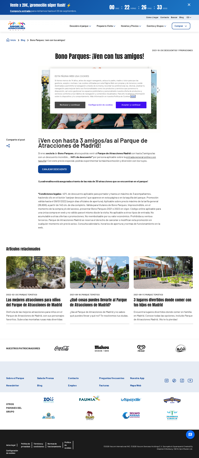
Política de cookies (68, 445)
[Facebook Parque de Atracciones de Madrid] (182, 380)
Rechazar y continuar (70, 105)
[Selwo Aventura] (90, 415)
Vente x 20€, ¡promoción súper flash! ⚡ (40, 5)
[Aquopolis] (130, 399)
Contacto (164, 17)
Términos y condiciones (39, 445)
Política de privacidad (25, 445)
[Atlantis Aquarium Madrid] (48, 415)
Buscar (174, 17)
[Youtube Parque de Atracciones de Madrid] (190, 380)
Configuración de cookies (12, 451)
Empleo (72, 385)
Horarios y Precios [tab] (130, 26)
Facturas (104, 385)
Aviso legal (10, 445)
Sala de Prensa (45, 378)
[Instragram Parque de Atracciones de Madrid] (166, 380)
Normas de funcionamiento (54, 445)
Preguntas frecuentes (111, 378)
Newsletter (12, 385)
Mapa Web (135, 385)
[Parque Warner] (172, 399)
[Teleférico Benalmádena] (172, 415)
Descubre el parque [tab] (79, 26)
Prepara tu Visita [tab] (105, 26)
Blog (181, 17)
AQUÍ (133, 96)
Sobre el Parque (15, 378)
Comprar (179, 26)
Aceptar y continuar (131, 105)
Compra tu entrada (20, 10)
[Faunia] (89, 397)
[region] (100, 91)
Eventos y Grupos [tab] (155, 26)
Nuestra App (137, 378)
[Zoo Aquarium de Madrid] (48, 399)
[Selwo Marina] (131, 415)
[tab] (181, 26)
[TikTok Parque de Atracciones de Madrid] (174, 380)
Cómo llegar (152, 17)
